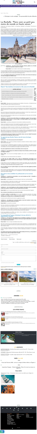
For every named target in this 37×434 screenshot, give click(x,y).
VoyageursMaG (10, 423)
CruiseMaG (9, 416)
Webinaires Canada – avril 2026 (7, 98)
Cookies (18, 418)
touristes (34, 242)
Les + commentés (9, 297)
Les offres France (18, 309)
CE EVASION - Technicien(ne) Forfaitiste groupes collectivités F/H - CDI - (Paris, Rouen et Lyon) (18, 352)
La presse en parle (29, 417)
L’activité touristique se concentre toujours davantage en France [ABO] (14, 91)
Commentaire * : (3, 254)
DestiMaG (9, 417)
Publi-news (18, 371)
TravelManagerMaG (11, 422)
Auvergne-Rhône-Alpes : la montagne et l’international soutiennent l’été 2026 (27, 284)
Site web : (2, 251)
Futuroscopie (9, 418)
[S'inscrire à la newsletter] (2, 431)
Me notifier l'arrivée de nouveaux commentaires (8, 262)
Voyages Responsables (11, 424)
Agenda (27, 416)
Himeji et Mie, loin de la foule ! (7, 384)
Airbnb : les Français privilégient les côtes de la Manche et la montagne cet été (9, 284)
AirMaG (8, 414)
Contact (27, 414)
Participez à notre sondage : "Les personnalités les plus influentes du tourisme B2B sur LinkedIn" (18, 301)
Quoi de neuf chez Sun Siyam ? (18, 333)
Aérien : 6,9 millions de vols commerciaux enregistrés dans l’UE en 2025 (13, 299)
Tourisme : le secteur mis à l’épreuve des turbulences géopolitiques (13, 93)
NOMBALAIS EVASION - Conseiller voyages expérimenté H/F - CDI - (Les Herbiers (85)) (16, 354)
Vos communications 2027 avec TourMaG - (18, 5)
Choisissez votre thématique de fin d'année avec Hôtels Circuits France (13, 311)
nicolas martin (26, 242)
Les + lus (4, 297)
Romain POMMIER (20, 35)
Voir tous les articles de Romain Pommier (7, 237)
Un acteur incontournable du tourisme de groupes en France (11, 322)
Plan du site (19, 416)
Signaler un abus (3, 267)
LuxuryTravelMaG (10, 419)
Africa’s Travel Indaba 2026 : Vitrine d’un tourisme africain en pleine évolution (15, 95)
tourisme (31, 242)
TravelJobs (9, 421)
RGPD (18, 417)
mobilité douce (21, 242)
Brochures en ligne (10, 415)
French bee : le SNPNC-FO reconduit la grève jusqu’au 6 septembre (13, 303)
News (2, 297)
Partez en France (10, 420)
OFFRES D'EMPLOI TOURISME (4, 350)
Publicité (27, 415)
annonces (18, 347)
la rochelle (16, 242)
